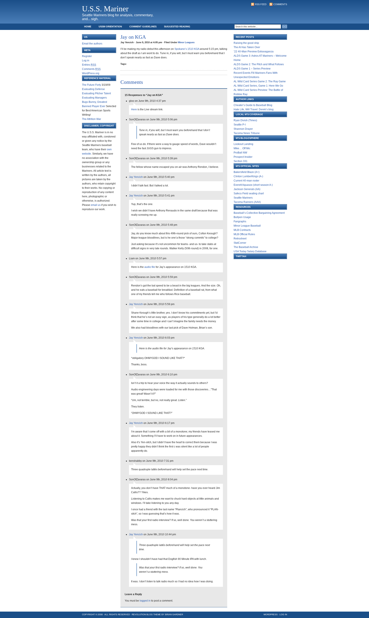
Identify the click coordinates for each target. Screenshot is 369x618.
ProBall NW (240, 152)
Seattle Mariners (243, 197)
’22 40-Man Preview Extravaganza (254, 51)
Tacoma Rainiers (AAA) (247, 202)
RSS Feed (260, 4)
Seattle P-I (240, 124)
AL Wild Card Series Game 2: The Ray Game (260, 81)
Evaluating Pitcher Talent (96, 93)
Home (87, 26)
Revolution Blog (142, 614)
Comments (280, 4)
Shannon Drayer (243, 128)
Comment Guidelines (143, 26)
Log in (85, 60)
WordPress (271, 614)
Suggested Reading (177, 26)
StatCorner (240, 242)
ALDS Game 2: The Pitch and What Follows (259, 64)
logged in (145, 600)
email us (96, 205)
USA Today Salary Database (250, 251)
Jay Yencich (136, 177)
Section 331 (240, 161)
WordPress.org (90, 73)
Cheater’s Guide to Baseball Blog (253, 105)
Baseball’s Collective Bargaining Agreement (259, 212)
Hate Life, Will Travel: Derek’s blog (254, 109)
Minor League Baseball (247, 225)
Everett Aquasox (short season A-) (253, 184)
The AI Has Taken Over (247, 47)
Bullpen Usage (242, 217)
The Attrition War (91, 119)
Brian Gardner (174, 614)
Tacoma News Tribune (247, 133)
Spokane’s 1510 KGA (186, 48)
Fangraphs (240, 221)
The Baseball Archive (246, 247)
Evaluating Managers (94, 97)
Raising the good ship (246, 42)
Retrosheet (240, 238)
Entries (89, 64)
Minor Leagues (186, 42)
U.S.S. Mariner (105, 8)
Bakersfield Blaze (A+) (246, 172)
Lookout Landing (243, 144)
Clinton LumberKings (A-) (248, 176)
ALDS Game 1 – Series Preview (252, 68)
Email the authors (92, 43)
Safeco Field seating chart (249, 193)
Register (87, 56)
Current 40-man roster (246, 180)
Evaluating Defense (93, 89)
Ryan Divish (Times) (245, 120)
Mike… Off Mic (242, 148)
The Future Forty (91, 84)
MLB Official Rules (244, 234)
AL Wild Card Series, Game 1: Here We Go (258, 85)
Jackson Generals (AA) (247, 189)
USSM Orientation (110, 26)
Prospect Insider (243, 156)
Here (134, 109)
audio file (149, 266)
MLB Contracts (242, 230)
